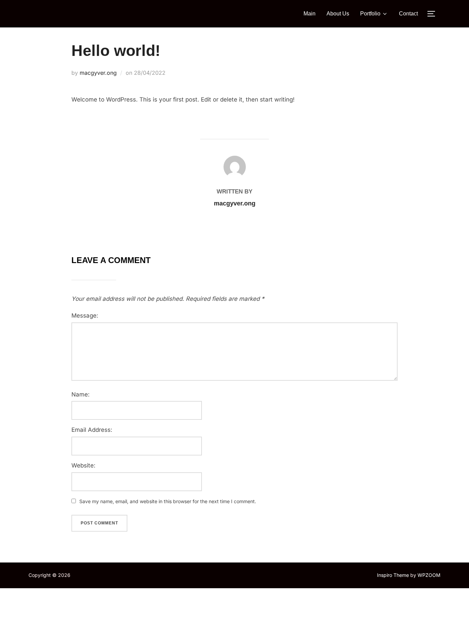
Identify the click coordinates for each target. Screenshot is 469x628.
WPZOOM (429, 575)
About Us (338, 13)
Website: (83, 465)
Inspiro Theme (393, 575)
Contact (408, 13)
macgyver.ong (98, 72)
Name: (80, 394)
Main (310, 13)
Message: (84, 315)
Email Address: (91, 429)
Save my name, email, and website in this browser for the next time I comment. (167, 501)
